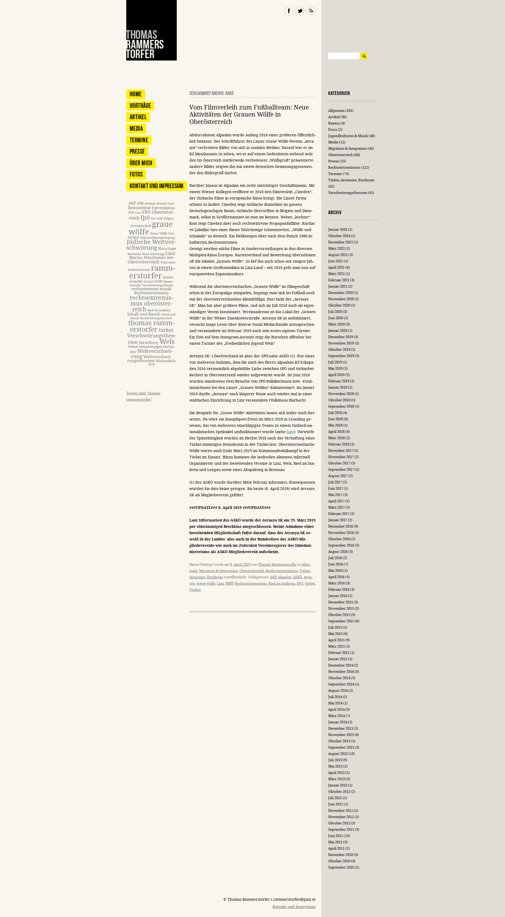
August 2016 (338, 552)
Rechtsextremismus (282, 571)
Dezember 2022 (340, 242)
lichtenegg (157, 254)
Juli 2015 (335, 627)
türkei (310, 583)
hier (290, 432)
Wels (167, 342)
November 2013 (341, 735)
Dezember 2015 (340, 602)
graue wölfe (205, 583)
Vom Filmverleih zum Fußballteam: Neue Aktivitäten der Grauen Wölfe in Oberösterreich (249, 115)
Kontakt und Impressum (157, 185)
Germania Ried (140, 226)
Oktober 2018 (339, 400)
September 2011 (341, 829)
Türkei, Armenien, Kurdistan (351, 180)
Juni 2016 (335, 564)
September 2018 (341, 406)
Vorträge (140, 105)
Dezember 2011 (340, 811)
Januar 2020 (337, 331)
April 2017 (336, 501)
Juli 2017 (335, 482)
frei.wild (157, 218)
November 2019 (341, 343)
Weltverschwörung (152, 353)
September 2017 (341, 470)
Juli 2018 (335, 413)
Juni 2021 (335, 261)
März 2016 (336, 583)
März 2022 (336, 248)
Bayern (334, 123)
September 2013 (341, 747)
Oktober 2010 (339, 861)
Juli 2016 (335, 558)
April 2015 (336, 640)
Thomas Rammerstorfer (277, 565)
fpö (145, 217)
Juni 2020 (335, 318)
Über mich (141, 163)
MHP (229, 583)
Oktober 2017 (339, 463)
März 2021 (336, 274)
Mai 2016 (335, 571)
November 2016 (341, 533)
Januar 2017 (337, 520)
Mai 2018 (335, 425)
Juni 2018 (335, 419)
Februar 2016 (338, 590)
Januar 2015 (337, 659)
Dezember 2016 (340, 526)
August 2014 (338, 691)
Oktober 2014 (339, 678)
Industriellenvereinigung (157, 237)
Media (136, 128)
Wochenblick (165, 361)
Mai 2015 (335, 634)
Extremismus (163, 208)
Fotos (136, 174)
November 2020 (341, 299)
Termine (139, 140)
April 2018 (336, 432)
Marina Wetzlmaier (147, 257)
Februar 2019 (338, 381)
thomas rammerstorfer (151, 326)
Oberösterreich (251, 571)
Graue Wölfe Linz (162, 233)
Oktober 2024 (339, 236)
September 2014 (341, 684)
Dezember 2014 (340, 665)
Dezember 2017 (340, 451)
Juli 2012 (335, 798)
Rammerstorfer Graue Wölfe (152, 279)
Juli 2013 (335, 760)
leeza (145, 254)
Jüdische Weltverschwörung (151, 245)
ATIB (140, 203)
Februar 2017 (338, 514)
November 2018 (341, 394)
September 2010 (341, 867)
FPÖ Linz (134, 212)
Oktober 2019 (339, 350)
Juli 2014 (335, 697)
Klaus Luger (167, 248)
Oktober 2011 (339, 823)
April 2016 (336, 577)
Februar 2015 (338, 653)
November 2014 (341, 672)
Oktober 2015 (339, 615)
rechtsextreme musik (151, 289)
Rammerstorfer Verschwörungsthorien (151, 283)
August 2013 (338, 754)
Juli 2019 (335, 362)
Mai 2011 (335, 842)
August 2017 (338, 476)
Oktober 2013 (339, 741)
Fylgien (169, 218)
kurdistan (134, 254)
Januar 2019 (337, 387)
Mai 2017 (335, 495)
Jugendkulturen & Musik (348, 136)
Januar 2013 (337, 785)
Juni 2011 (335, 836)
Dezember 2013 (340, 728)
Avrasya (150, 203)
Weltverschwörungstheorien (149, 358)
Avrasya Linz (165, 203)
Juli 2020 (335, 312)
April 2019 (336, 375)
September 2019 (341, 356)
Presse (137, 151)
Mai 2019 (335, 368)
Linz (220, 583)
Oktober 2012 (339, 792)
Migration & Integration (218, 571)
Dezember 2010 (340, 855)
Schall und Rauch (143, 314)
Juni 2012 (335, 804)
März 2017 (336, 507)
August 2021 (338, 255)
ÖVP (151, 365)
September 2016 (341, 545)
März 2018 (336, 438)
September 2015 (341, 621)
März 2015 (336, 646)
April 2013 (336, 773)
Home (136, 94)
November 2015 (341, 608)
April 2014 (336, 709)
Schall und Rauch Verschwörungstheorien (152, 316)
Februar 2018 (338, 444)
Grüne (133, 237)
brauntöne (139, 208)
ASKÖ (297, 577)
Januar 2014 (337, 722)
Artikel (138, 117)
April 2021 (336, 267)
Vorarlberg (148, 342)
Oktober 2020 (339, 305)
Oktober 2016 (339, 539)
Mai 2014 (335, 703)
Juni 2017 (335, 488)
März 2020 (336, 324)
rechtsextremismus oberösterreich (151, 303)
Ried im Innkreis (281, 583)
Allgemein (336, 111)
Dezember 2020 (340, 293)
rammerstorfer (152, 272)
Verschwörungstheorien (347, 193)
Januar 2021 (337, 286)
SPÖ (300, 583)
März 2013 (336, 779)
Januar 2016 (337, 596)
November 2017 (341, 457)
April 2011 (336, 848)
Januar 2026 (337, 230)
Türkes (195, 590)
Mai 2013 (335, 766)
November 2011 (341, 817)
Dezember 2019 (340, 337)
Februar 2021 (338, 280)
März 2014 (336, 716)
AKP (273, 577)
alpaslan (284, 577)
